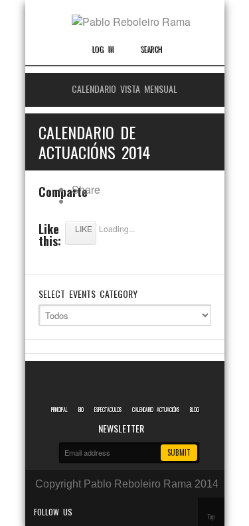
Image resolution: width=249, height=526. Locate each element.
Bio (81, 409)
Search (151, 49)
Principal (59, 409)
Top (210, 516)
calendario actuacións (155, 409)
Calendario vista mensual (124, 89)
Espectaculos (108, 409)
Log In (103, 49)
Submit (179, 452)
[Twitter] (84, 511)
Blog (194, 409)
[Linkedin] (121, 511)
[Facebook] (103, 511)
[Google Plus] (140, 511)
